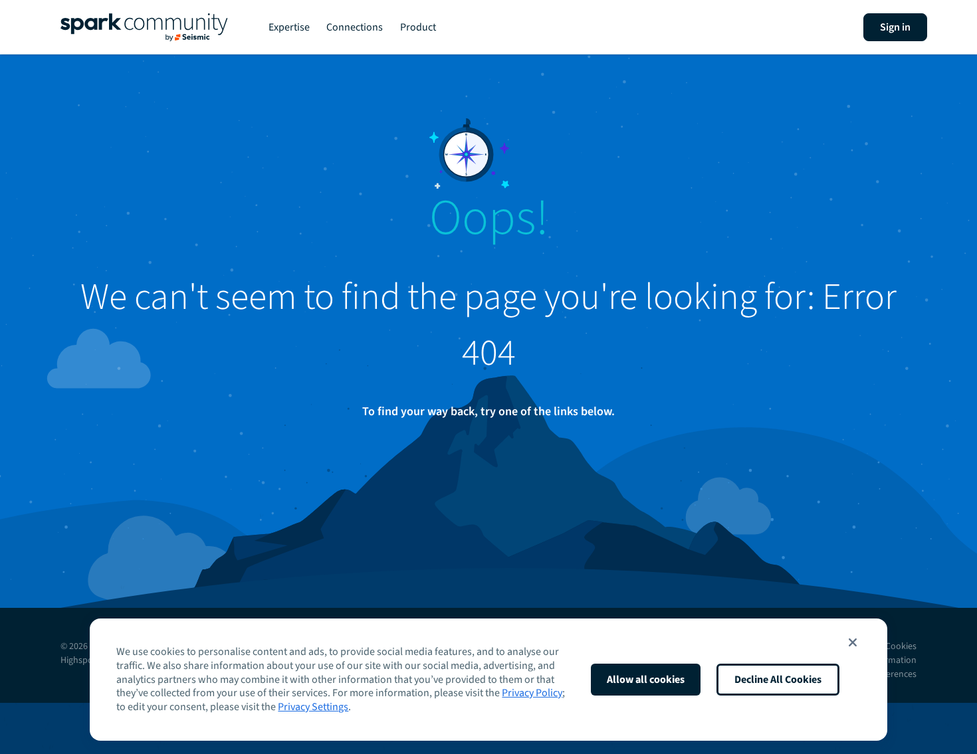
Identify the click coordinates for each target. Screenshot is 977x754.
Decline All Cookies (777, 679)
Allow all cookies (646, 679)
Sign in (895, 27)
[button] (852, 642)
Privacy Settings (313, 707)
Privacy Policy (532, 693)
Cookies (901, 646)
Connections (354, 27)
